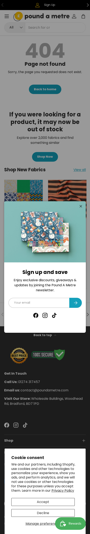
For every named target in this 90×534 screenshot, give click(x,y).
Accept (43, 501)
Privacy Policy (62, 490)
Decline (43, 513)
